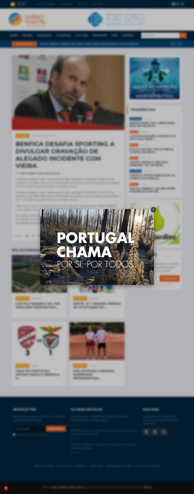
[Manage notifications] (5, 488)
